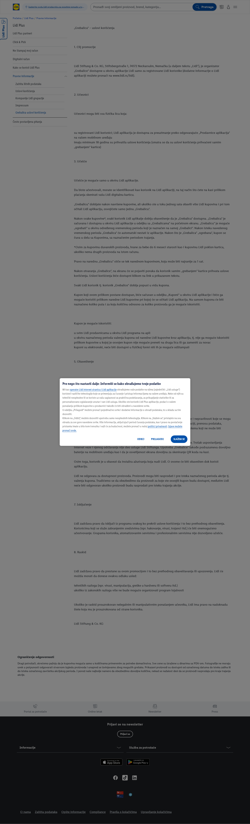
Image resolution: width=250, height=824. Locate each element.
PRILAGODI (157, 439)
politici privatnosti (157, 426)
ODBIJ (140, 439)
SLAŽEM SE (179, 439)
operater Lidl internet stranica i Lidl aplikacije (93, 389)
